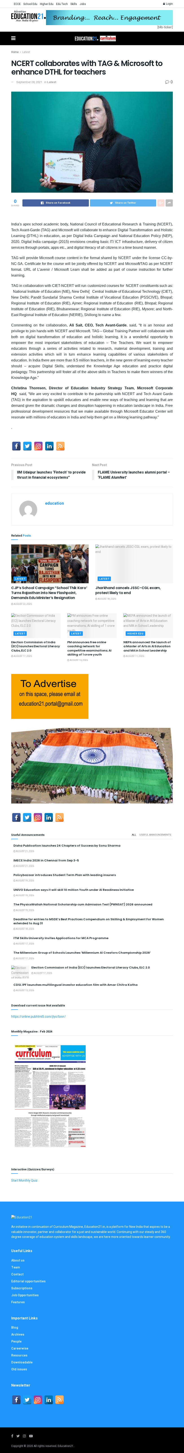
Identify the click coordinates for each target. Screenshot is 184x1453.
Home (15, 52)
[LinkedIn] (49, 446)
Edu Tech (62, 4)
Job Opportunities (25, 1295)
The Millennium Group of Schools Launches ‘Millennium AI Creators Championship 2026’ (82, 953)
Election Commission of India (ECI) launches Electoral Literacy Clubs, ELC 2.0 (35, 646)
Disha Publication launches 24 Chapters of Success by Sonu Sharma (66, 845)
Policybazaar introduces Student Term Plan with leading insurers (64, 875)
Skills (73, 4)
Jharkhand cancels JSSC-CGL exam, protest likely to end (128, 590)
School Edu (30, 4)
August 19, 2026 (24, 880)
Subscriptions (21, 1288)
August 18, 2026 (106, 599)
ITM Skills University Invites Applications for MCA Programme (60, 938)
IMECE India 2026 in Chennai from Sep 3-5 (46, 860)
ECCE (17, 4)
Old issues (19, 1369)
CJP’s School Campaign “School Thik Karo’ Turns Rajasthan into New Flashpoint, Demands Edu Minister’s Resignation (49, 593)
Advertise (20, 12)
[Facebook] (16, 446)
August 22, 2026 (22, 604)
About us (17, 1260)
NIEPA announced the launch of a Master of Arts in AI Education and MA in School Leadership (147, 646)
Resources (19, 1355)
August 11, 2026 (134, 656)
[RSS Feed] (60, 446)
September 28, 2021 (29, 82)
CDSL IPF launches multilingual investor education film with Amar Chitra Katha (75, 985)
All (134, 835)
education (54, 503)
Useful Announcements (155, 835)
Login (169, 4)
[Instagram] (38, 446)
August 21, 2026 (24, 851)
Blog (14, 1327)
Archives (17, 1334)
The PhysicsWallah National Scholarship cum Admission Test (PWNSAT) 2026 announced (82, 904)
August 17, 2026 (22, 656)
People (16, 1341)
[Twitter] (27, 446)
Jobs (83, 4)
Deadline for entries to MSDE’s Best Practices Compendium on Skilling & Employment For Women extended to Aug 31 (88, 921)
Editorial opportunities (28, 1281)
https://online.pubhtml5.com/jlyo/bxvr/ (38, 1016)
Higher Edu (46, 4)
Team (15, 1267)
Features (18, 1302)
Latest (26, 52)
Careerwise (19, 1348)
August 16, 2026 (78, 660)
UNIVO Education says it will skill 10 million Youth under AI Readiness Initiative (73, 890)
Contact (17, 1274)
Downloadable (22, 1362)
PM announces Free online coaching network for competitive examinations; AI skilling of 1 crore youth (89, 648)
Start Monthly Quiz (24, 1180)
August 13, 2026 (24, 990)
